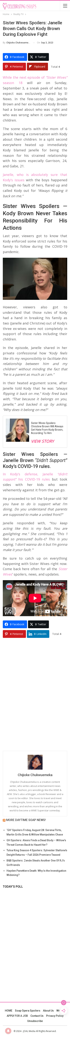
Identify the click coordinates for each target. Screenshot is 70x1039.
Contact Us (36, 1015)
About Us (48, 1010)
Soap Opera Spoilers (27, 1010)
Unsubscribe (35, 1021)
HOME (8, 1010)
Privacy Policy (54, 1015)
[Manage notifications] (8, 1031)
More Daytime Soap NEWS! (26, 820)
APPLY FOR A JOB (17, 1015)
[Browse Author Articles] (35, 762)
